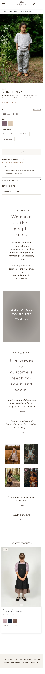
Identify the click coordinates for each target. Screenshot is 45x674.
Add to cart (21, 151)
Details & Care (8, 186)
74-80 (15, 114)
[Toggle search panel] (34, 4)
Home (4, 11)
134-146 (15, 626)
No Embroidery (8, 139)
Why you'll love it (10, 180)
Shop (10, 11)
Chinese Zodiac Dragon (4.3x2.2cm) (15, 134)
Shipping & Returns (10, 192)
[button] (39, 4)
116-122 (6, 114)
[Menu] (5, 4)
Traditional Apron (12, 612)
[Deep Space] (10, 621)
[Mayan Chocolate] (15, 621)
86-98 (6, 626)
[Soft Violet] (5, 621)
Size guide (37, 109)
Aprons (6, 609)
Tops (20, 11)
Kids (15, 11)
